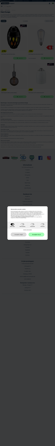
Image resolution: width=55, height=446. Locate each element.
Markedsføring (22, 226)
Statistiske (43, 226)
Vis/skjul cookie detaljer (27, 229)
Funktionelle (32, 226)
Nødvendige (12, 226)
